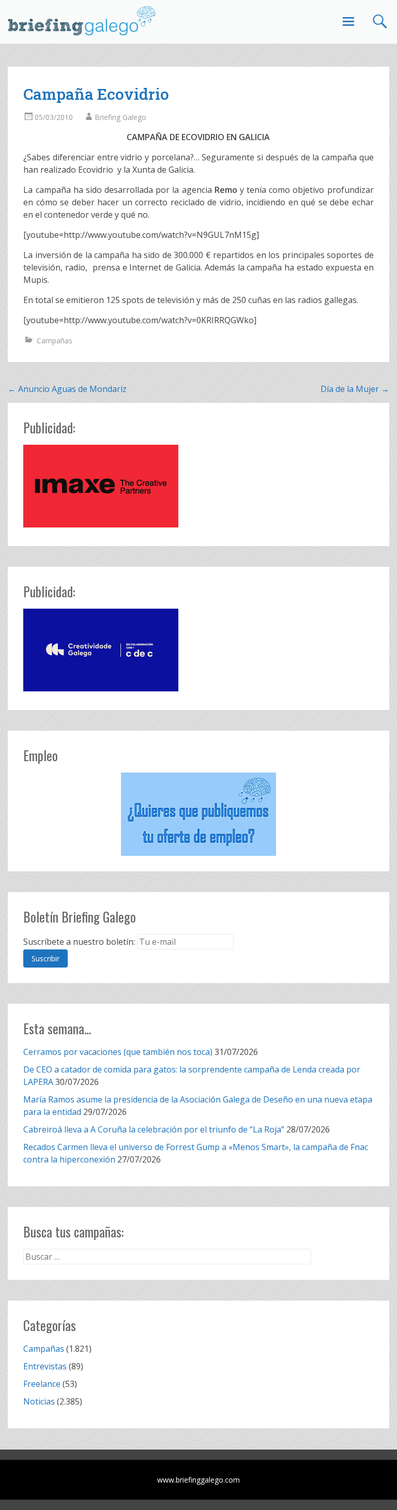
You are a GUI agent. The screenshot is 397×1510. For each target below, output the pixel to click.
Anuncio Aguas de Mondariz (67, 389)
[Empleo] (198, 814)
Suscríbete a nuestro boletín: (79, 941)
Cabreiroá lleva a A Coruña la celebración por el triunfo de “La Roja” (153, 1129)
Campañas (54, 340)
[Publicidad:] (100, 524)
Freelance (41, 1384)
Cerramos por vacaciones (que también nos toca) (117, 1052)
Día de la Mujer (354, 389)
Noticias (39, 1401)
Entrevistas (45, 1366)
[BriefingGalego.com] (82, 20)
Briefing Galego (120, 117)
